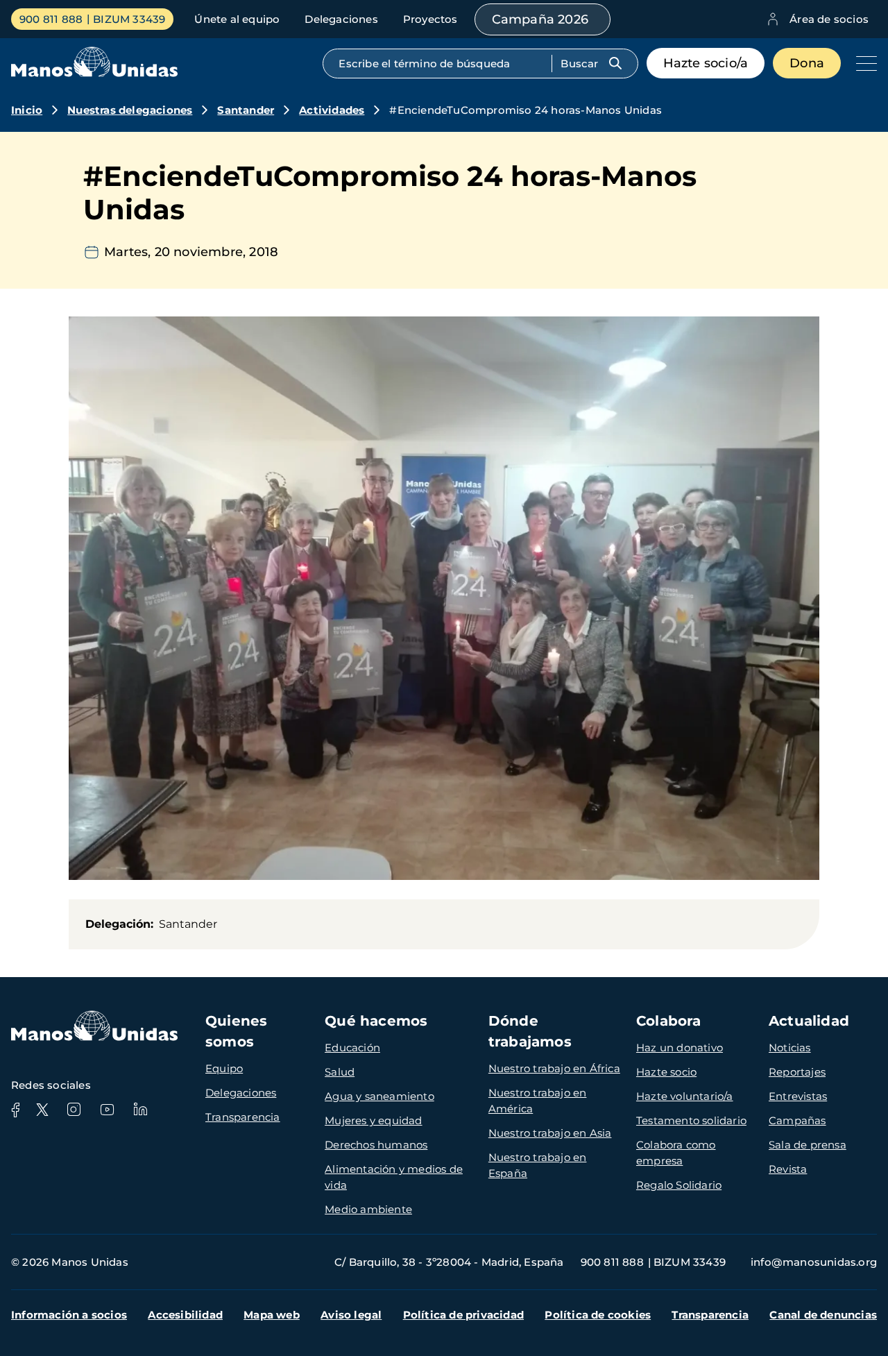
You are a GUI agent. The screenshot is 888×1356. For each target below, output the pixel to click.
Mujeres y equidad (373, 1120)
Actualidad (809, 1020)
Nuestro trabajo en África (554, 1068)
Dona (806, 63)
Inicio (26, 110)
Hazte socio (666, 1071)
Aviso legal (351, 1314)
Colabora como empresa (676, 1152)
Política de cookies (598, 1314)
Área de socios (829, 19)
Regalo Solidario (679, 1185)
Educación (352, 1047)
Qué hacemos (376, 1020)
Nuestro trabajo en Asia (550, 1132)
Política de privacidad (463, 1314)
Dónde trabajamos (530, 1031)
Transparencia (242, 1117)
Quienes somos (236, 1031)
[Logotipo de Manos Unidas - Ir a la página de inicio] (94, 73)
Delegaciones (341, 19)
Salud (340, 1071)
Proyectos (430, 19)
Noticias (790, 1047)
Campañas (797, 1120)
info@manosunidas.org (814, 1262)
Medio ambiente (368, 1209)
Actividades (331, 110)
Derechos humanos (376, 1144)
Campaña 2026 (540, 19)
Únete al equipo (237, 19)
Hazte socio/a (706, 63)
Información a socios (69, 1314)
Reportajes (797, 1071)
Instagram (73, 1109)
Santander (245, 110)
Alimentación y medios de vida (394, 1177)
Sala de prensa (807, 1144)
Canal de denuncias (823, 1314)
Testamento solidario (691, 1120)
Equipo (224, 1068)
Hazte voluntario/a (684, 1096)
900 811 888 (51, 19)
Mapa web (272, 1314)
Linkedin (140, 1109)
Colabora (668, 1020)
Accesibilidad (185, 1314)
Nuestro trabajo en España (537, 1165)
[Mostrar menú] (863, 63)
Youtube (107, 1109)
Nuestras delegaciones (129, 110)
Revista (788, 1169)
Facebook (15, 1109)
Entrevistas (798, 1096)
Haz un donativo (679, 1047)
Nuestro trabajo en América (537, 1100)
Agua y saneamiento (379, 1096)
